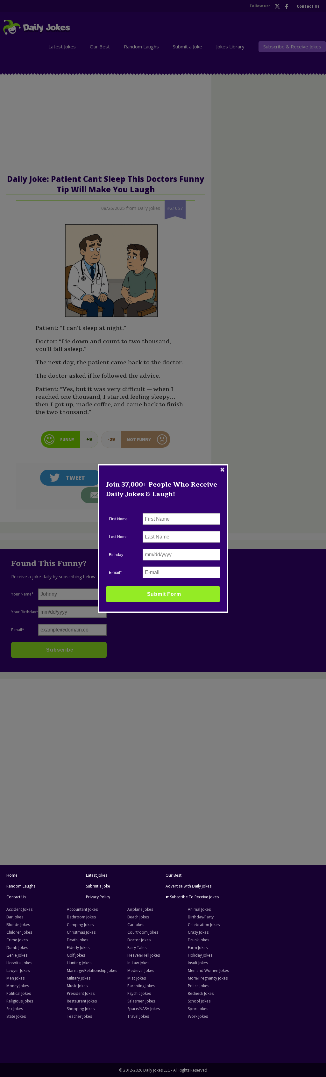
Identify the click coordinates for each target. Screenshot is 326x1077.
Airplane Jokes (140, 909)
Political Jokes (18, 993)
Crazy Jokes (198, 932)
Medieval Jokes (140, 970)
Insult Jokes (198, 963)
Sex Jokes (14, 1008)
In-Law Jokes (138, 963)
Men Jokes (15, 978)
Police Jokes (198, 985)
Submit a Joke (98, 886)
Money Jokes (17, 985)
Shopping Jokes (81, 1008)
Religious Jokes (19, 1001)
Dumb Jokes (17, 947)
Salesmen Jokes (141, 1001)
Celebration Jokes (204, 924)
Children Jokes (19, 932)
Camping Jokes (80, 924)
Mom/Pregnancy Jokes (208, 978)
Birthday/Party (201, 917)
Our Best (173, 875)
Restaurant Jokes (82, 1001)
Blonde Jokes (18, 924)
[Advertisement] (163, 727)
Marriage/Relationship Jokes (92, 970)
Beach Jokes (138, 917)
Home (12, 875)
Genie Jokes (16, 955)
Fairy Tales (136, 947)
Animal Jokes (199, 909)
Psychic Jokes (139, 993)
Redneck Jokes (201, 993)
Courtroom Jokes (142, 932)
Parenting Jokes (141, 985)
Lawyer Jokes (18, 970)
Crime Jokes (17, 940)
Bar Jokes (14, 917)
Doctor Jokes (139, 940)
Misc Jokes (136, 978)
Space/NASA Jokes (143, 1008)
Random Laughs (20, 886)
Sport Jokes (198, 1008)
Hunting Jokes (79, 963)
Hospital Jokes (19, 963)
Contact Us (16, 897)
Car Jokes (135, 924)
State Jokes (16, 1016)
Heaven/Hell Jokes (143, 955)
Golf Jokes (76, 955)
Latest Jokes (96, 875)
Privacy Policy (98, 897)
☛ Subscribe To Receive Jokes (192, 897)
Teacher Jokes (79, 1016)
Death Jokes (77, 940)
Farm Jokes (198, 947)
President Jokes (81, 993)
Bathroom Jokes (81, 917)
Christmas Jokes (81, 932)
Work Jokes (198, 1016)
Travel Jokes (138, 1016)
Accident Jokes (19, 909)
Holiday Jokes (200, 955)
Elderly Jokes (78, 947)
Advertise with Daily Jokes (188, 886)
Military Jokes (78, 978)
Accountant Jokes (82, 909)
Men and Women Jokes (208, 970)
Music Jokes (77, 985)
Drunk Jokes (198, 940)
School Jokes (199, 1001)
